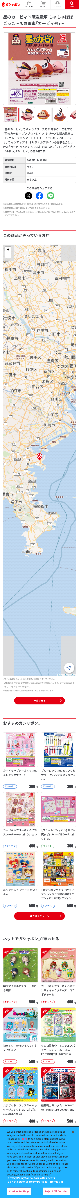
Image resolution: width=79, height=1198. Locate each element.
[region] (39, 1162)
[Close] (73, 1132)
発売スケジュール (39, 916)
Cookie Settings (19, 1191)
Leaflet (60, 675)
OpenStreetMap (70, 675)
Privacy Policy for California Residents (31, 1178)
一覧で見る (39, 700)
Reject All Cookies (56, 1191)
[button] (39, 456)
